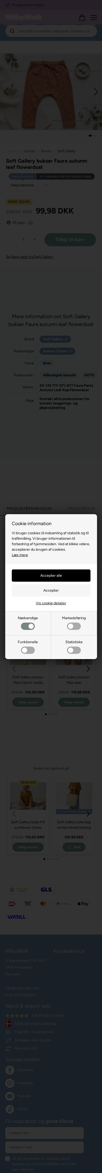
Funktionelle (28, 642)
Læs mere (20, 555)
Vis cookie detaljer (51, 603)
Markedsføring (74, 618)
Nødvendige (28, 618)
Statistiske (74, 642)
